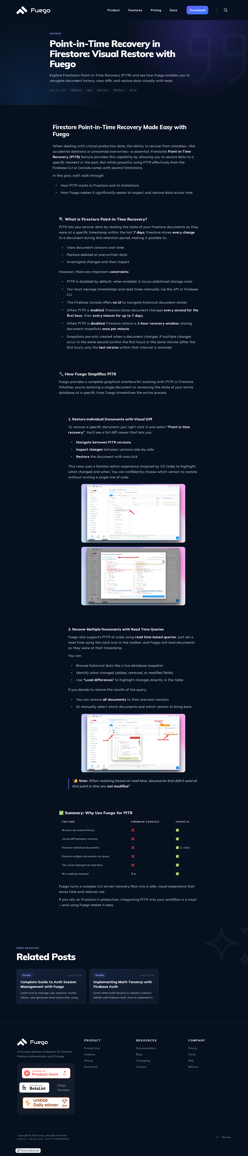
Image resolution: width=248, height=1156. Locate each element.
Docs (173, 10)
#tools (133, 90)
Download (197, 10)
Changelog (143, 1060)
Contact (141, 1067)
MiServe (193, 1067)
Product (114, 10)
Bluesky (226, 1137)
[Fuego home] (33, 10)
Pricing (156, 10)
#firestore (76, 90)
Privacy (192, 1048)
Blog (139, 1054)
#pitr (89, 90)
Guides (55, 33)
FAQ (190, 1060)
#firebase (118, 90)
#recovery (102, 90)
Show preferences (30, 1150)
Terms (192, 1054)
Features (135, 10)
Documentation (146, 1048)
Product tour (92, 1048)
